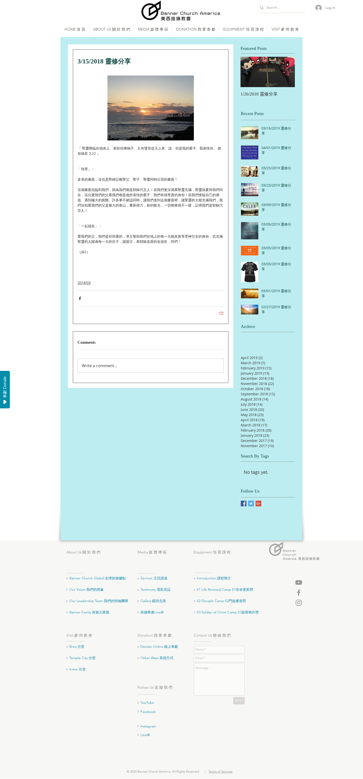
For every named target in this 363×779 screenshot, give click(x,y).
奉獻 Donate (5, 387)
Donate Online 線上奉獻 (159, 646)
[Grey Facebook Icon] (299, 593)
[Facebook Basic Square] (243, 503)
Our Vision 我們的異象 (86, 589)
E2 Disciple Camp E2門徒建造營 (221, 601)
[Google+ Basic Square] (258, 503)
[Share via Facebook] (80, 298)
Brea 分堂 (76, 646)
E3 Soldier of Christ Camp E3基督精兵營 (228, 612)
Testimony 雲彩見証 (156, 589)
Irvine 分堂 (78, 669)
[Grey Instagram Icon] (299, 603)
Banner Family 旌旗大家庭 (89, 612)
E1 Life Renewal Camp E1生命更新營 (225, 589)
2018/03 (84, 282)
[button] (111, 29)
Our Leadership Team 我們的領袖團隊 (98, 601)
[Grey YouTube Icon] (299, 582)
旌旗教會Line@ (152, 612)
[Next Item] (287, 72)
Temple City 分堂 (83, 658)
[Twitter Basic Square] (251, 503)
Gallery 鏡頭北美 (153, 601)
